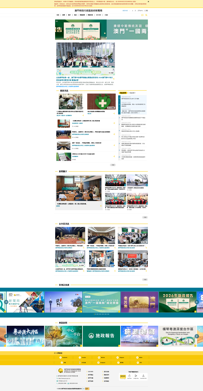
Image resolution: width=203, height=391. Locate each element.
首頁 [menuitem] (58, 15)
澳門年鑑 (90, 378)
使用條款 (106, 381)
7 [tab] (104, 314)
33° (141, 10)
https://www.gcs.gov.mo (64, 378)
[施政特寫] (140, 336)
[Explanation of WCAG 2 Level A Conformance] (85, 388)
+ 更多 (112, 165)
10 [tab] (108, 314)
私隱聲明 (106, 378)
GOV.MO (90, 371)
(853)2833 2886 (62, 383)
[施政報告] (101, 336)
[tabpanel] (101, 302)
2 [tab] (96, 314)
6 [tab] (102, 314)
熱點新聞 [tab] (123, 93)
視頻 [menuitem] (75, 15)
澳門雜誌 (90, 374)
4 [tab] (99, 314)
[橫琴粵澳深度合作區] (178, 336)
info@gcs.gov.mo (63, 380)
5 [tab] (101, 314)
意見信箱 (106, 371)
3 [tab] (97, 314)
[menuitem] (63, 14)
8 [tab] (105, 314)
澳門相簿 (90, 381)
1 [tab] (94, 314)
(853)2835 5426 (74, 383)
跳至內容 (125, 10)
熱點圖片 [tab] (132, 93)
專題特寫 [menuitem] (90, 15)
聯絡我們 (106, 374)
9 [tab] (107, 314)
